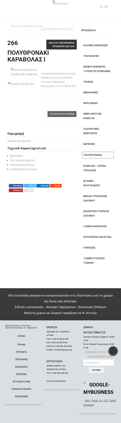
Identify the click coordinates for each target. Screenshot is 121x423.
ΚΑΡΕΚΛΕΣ (89, 144)
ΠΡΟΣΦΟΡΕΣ (21, 359)
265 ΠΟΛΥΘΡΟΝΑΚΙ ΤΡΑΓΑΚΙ (26, 26)
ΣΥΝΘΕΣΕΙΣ (89, 247)
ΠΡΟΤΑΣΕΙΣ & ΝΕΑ (21, 381)
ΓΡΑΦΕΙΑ (88, 81)
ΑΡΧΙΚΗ (21, 336)
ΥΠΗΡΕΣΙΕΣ (21, 374)
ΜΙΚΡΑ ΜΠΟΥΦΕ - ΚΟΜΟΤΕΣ (93, 116)
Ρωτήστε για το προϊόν (62, 114)
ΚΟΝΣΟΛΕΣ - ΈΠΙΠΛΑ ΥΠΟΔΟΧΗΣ (94, 168)
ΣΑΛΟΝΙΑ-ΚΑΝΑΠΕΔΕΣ (95, 45)
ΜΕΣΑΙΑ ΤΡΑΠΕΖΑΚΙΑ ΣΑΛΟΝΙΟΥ (95, 198)
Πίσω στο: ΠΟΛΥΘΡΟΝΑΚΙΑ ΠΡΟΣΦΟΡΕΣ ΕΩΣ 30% (61, 45)
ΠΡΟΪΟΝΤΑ (21, 352)
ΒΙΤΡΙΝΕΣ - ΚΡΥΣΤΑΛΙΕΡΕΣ (91, 183)
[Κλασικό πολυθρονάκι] (24, 69)
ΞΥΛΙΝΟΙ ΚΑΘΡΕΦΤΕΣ (95, 226)
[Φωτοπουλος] (60, 2)
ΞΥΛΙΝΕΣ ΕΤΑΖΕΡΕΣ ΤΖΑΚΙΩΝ (94, 260)
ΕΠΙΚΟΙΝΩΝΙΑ (21, 396)
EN (106, 6)
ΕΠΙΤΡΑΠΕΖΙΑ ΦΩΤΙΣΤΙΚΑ (97, 237)
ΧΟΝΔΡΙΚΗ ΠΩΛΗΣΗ (21, 389)
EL (101, 6)
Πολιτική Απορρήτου (56, 381)
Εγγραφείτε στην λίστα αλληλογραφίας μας (99, 354)
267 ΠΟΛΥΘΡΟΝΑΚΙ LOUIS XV (57, 29)
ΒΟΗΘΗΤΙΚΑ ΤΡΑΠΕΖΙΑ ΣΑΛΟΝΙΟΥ (96, 213)
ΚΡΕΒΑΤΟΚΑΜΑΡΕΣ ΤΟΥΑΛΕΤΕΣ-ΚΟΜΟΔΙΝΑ (96, 69)
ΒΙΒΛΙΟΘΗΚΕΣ (90, 92)
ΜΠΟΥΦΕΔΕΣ (90, 103)
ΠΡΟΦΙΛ (21, 344)
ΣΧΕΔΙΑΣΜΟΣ (21, 367)
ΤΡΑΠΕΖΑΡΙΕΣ (91, 56)
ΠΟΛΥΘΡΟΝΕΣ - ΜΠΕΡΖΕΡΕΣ (91, 131)
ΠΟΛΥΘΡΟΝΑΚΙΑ (93, 155)
